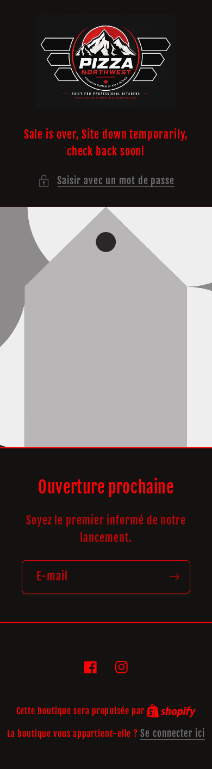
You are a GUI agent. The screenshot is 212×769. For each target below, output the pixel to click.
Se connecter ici (172, 733)
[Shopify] (171, 710)
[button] (106, 181)
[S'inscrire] (174, 576)
